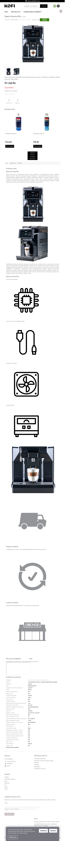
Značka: (36, 19)
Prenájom (36, 764)
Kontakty (36, 762)
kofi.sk (8, 766)
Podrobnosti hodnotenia (25, 19)
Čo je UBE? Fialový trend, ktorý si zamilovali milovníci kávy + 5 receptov (45, 824)
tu (26, 833)
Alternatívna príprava (10, 779)
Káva (6, 781)
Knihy (6, 789)
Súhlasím (53, 830)
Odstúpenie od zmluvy (40, 768)
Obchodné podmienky (40, 758)
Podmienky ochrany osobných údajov (44, 760)
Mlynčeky (7, 783)
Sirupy (6, 787)
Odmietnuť (43, 830)
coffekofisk (9, 763)
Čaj (5, 785)
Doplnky (7, 777)
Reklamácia (37, 766)
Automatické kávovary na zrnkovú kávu (38, 680)
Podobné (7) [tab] (13, 163)
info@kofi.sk (10, 759)
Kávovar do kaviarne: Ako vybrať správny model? (46, 821)
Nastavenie (12, 837)
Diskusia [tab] (20, 163)
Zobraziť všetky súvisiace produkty (32, 155)
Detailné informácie (10, 94)
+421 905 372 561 (11, 761)
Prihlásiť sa (9, 814)
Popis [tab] (6, 163)
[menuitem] (6, 12)
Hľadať (44, 6)
